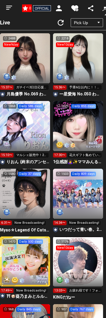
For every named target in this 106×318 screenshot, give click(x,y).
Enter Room (25, 64)
